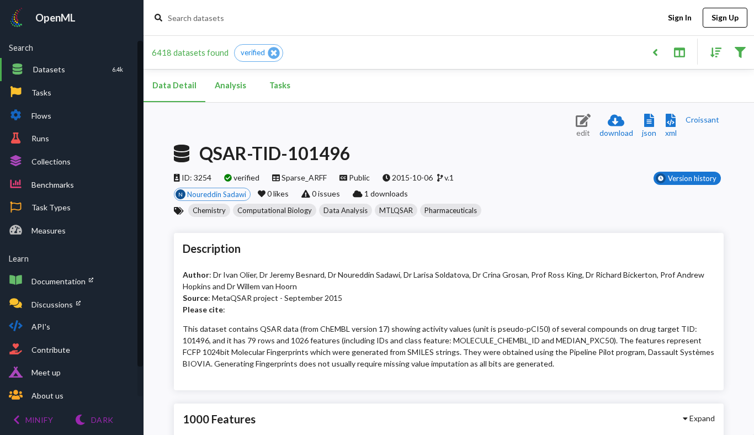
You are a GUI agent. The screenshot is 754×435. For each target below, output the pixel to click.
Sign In (680, 17)
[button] (258, 53)
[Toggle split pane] (679, 52)
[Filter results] (740, 52)
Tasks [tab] (279, 85)
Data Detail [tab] (174, 85)
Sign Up (725, 17)
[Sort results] (712, 52)
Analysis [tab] (230, 85)
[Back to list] (655, 52)
